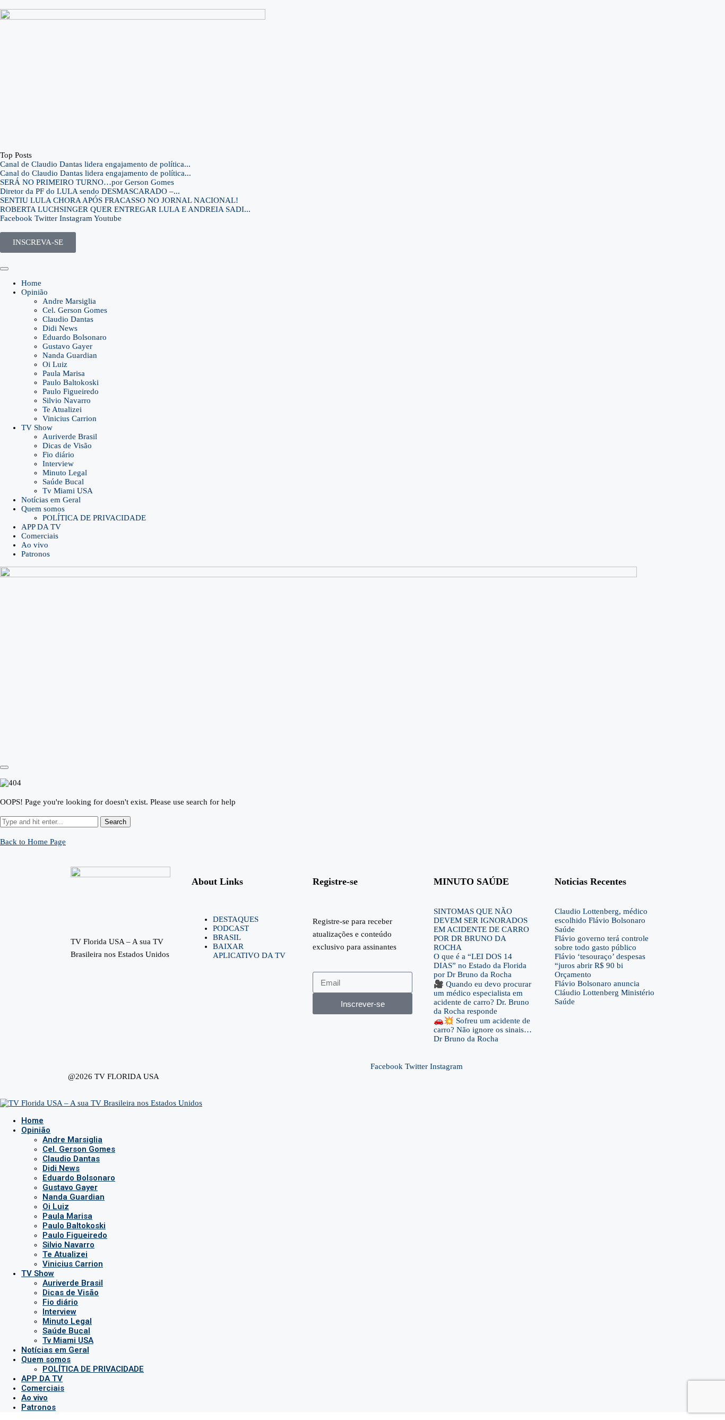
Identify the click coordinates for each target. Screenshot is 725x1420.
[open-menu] (4, 268)
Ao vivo (34, 545)
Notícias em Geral (51, 499)
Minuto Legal (64, 472)
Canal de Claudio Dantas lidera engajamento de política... (95, 164)
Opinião (34, 292)
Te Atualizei (62, 409)
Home (31, 283)
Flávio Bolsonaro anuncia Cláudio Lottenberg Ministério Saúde (604, 992)
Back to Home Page (33, 841)
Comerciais (39, 536)
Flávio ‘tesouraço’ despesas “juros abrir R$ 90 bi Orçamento (600, 965)
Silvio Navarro (66, 400)
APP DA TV (41, 527)
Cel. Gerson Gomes (74, 310)
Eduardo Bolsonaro (74, 337)
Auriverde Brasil (69, 436)
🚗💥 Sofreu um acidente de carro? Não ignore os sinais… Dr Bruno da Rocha (483, 1029)
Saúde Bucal (63, 481)
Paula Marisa (63, 373)
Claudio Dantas (67, 319)
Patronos (35, 554)
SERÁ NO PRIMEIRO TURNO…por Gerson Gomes (87, 182)
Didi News (59, 328)
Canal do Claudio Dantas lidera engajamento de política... (95, 173)
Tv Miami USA (67, 490)
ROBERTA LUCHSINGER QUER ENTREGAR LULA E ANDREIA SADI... (125, 209)
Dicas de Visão (67, 445)
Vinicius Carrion (69, 418)
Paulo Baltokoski (70, 382)
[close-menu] (4, 767)
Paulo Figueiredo (70, 391)
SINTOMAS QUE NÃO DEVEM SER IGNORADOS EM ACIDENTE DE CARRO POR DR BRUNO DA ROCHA (481, 929)
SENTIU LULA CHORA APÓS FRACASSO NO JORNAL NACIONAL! (119, 200)
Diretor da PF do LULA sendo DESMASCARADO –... (90, 191)
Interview (58, 463)
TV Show (37, 427)
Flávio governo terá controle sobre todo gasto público (602, 943)
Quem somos (43, 508)
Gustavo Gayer (67, 346)
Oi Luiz (54, 364)
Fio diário (58, 454)
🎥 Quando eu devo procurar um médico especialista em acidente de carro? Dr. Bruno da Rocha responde (482, 997)
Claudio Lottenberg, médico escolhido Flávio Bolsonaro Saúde (601, 920)
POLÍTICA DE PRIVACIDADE (94, 518)
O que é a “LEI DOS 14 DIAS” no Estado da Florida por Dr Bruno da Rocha (480, 965)
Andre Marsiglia (69, 301)
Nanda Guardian (69, 355)
